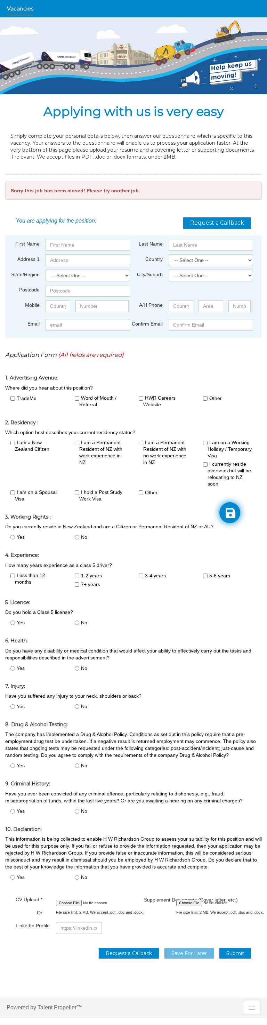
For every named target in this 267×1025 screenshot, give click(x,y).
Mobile (32, 305)
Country (154, 259)
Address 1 (28, 259)
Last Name (151, 244)
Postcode (29, 290)
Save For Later (189, 953)
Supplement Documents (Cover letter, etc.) (155, 900)
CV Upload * (29, 906)
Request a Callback (217, 222)
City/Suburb (150, 274)
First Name (27, 244)
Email (33, 324)
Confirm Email (147, 324)
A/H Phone (151, 305)
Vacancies (20, 8)
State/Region (25, 274)
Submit (235, 953)
